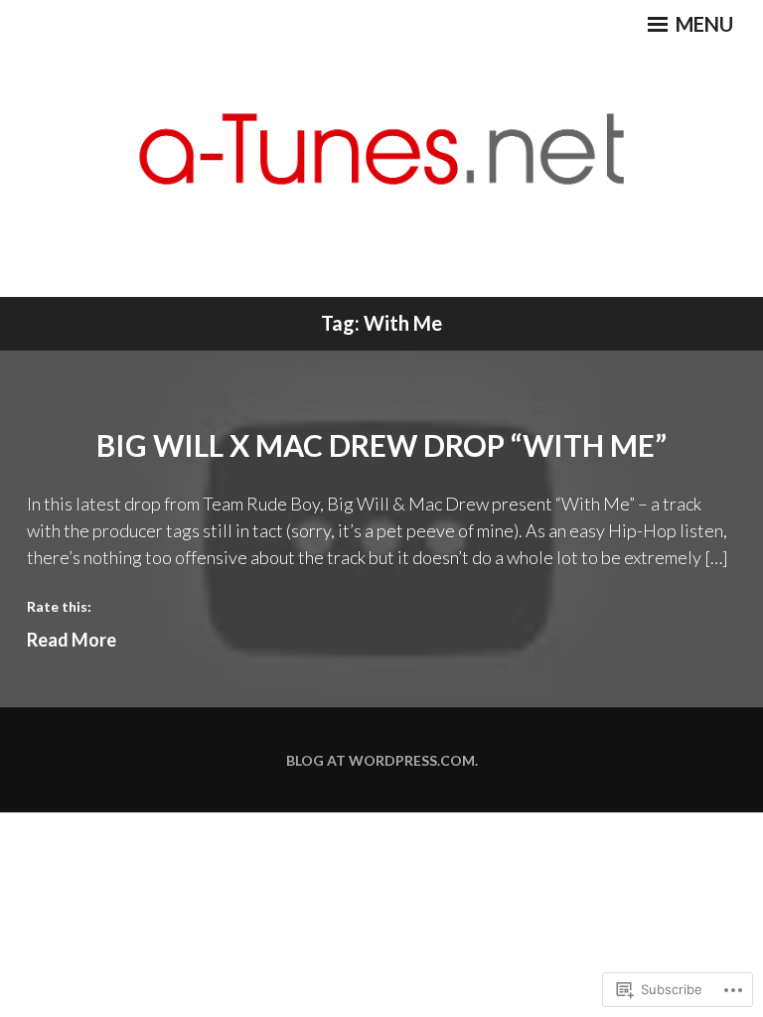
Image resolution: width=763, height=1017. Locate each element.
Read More (71, 640)
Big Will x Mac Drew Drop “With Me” (381, 445)
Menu (702, 24)
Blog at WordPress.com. (382, 760)
